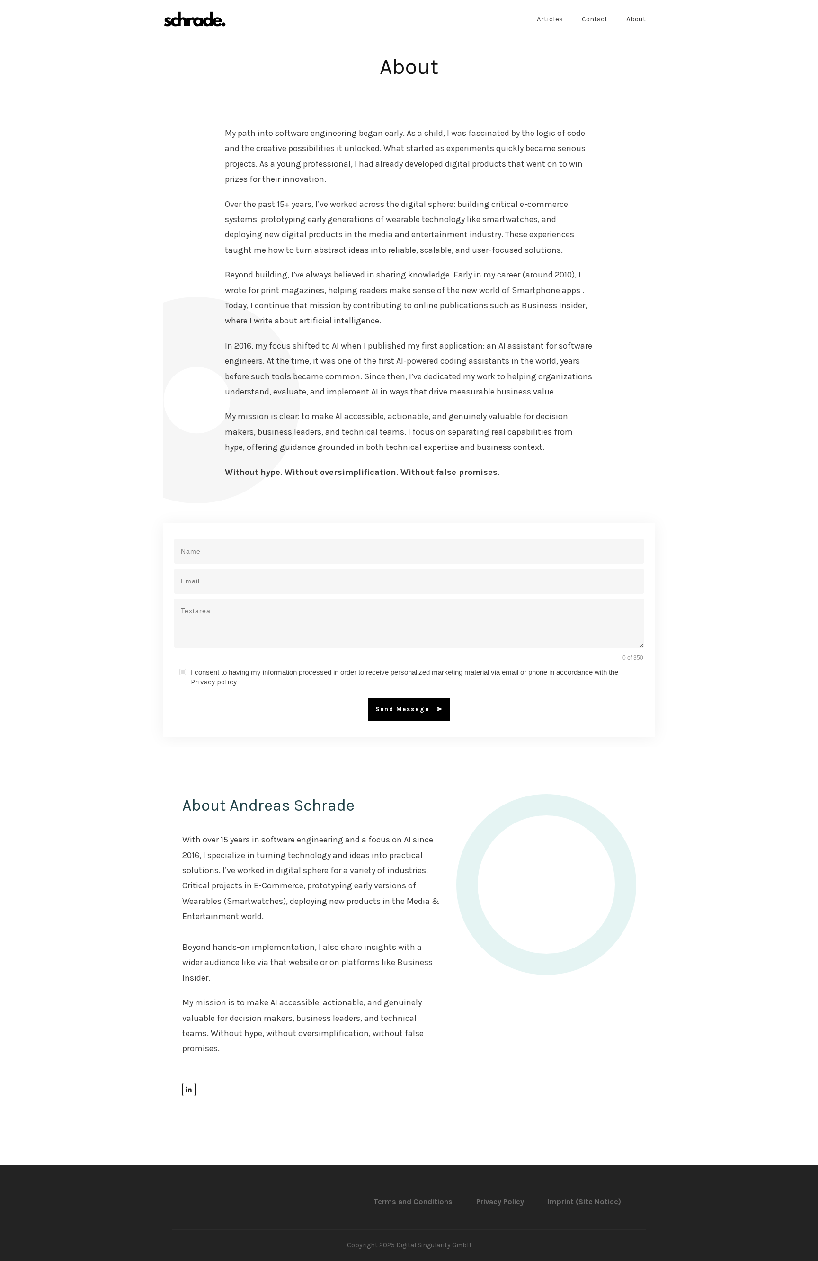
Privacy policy (214, 682)
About (409, 67)
